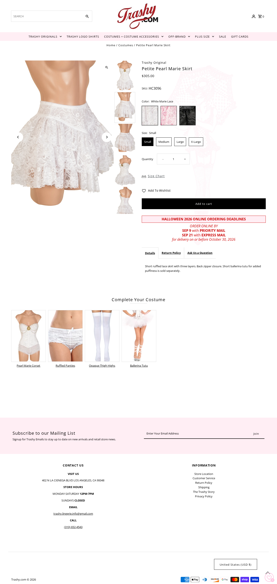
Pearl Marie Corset (28, 366)
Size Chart (156, 176)
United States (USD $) (235, 564)
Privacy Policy (204, 496)
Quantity (147, 159)
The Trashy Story (204, 492)
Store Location (203, 474)
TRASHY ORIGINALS (43, 36)
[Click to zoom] (106, 67)
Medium (163, 142)
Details (150, 253)
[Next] (106, 137)
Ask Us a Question (200, 253)
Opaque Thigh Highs (102, 366)
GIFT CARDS (239, 36)
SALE (222, 36)
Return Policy (171, 253)
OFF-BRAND (177, 36)
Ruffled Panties (65, 366)
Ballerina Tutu (139, 366)
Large (180, 142)
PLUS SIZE (202, 36)
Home (110, 45)
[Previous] (18, 137)
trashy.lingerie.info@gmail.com (73, 514)
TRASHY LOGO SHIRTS (83, 36)
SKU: (145, 88)
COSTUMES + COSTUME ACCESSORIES (131, 36)
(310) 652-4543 (73, 527)
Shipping (203, 487)
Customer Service (204, 478)
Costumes (125, 45)
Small (147, 142)
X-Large (196, 142)
